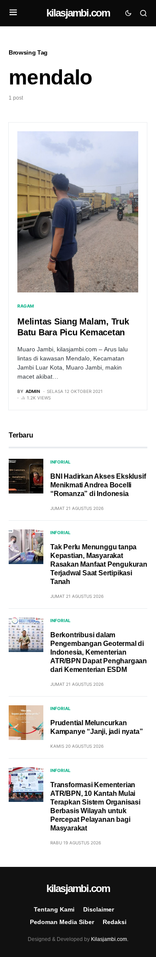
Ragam (25, 305)
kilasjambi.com (78, 13)
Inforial (60, 461)
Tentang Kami (54, 909)
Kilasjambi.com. (109, 939)
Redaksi (115, 921)
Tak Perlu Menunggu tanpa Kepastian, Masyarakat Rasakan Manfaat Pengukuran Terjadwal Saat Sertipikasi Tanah (98, 564)
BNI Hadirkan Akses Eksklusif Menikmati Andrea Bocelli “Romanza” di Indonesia (98, 485)
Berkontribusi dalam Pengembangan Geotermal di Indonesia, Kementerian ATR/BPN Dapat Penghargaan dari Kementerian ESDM (98, 652)
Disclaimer (98, 909)
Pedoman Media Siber (62, 921)
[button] (13, 13)
